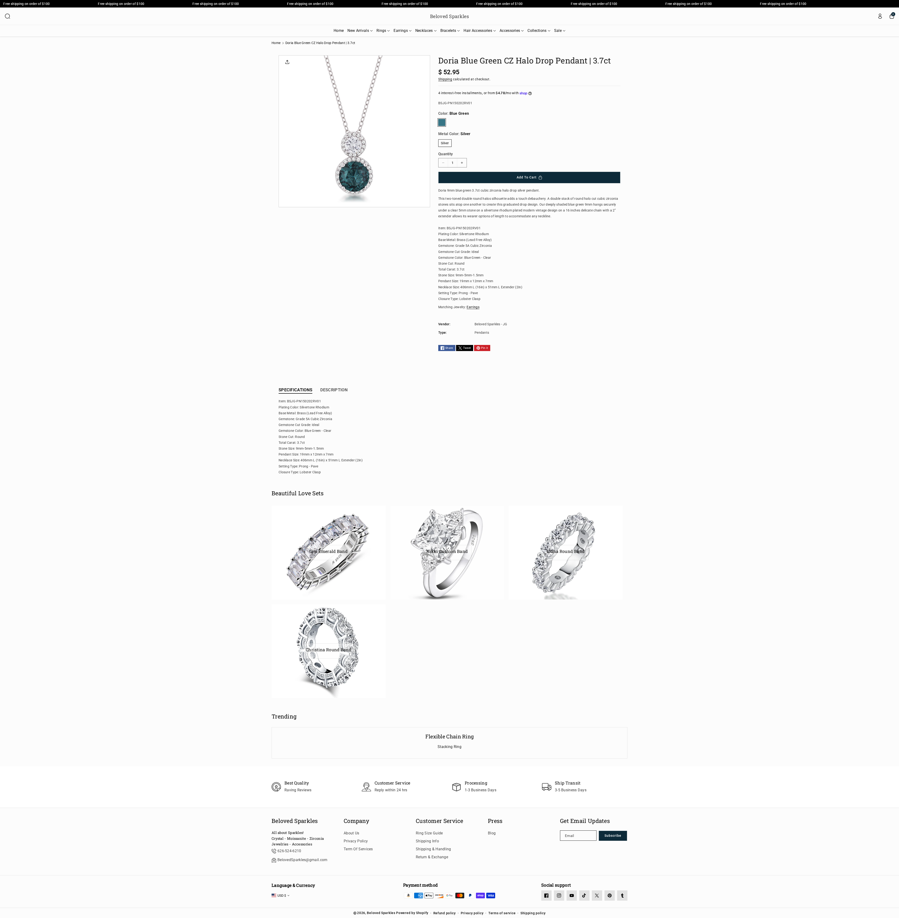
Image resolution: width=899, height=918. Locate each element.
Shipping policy (533, 913)
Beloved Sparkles (295, 821)
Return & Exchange (432, 857)
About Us (351, 833)
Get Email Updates (585, 821)
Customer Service (439, 821)
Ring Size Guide (429, 833)
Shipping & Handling (433, 849)
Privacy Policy (356, 841)
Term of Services (358, 849)
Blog (492, 833)
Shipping (445, 79)
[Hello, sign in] (880, 16)
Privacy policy (472, 913)
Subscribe (612, 835)
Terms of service (502, 913)
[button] (7, 16)
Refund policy (444, 913)
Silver (445, 143)
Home (276, 43)
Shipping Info (427, 841)
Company (356, 821)
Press (495, 821)
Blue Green (441, 122)
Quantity (445, 154)
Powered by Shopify (412, 913)
